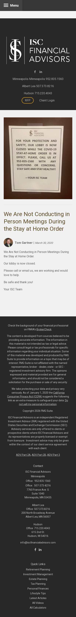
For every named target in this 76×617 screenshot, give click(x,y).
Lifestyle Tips (38, 593)
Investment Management (38, 574)
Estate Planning (38, 579)
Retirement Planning (38, 569)
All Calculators (38, 607)
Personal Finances (38, 588)
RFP (27, 100)
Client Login (47, 100)
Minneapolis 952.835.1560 (46, 79)
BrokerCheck (44, 329)
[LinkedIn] (40, 549)
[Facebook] (35, 549)
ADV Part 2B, (39, 454)
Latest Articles (38, 598)
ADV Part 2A (23, 454)
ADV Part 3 (53, 454)
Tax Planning (38, 583)
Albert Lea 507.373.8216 (38, 86)
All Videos (38, 602)
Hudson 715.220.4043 (38, 93)
